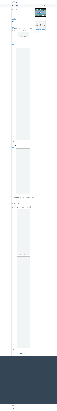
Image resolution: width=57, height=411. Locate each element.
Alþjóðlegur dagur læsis (15, 202)
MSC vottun (13, 8)
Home (38, 5)
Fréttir (13, 27)
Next (24, 353)
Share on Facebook (13, 21)
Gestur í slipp (14, 145)
